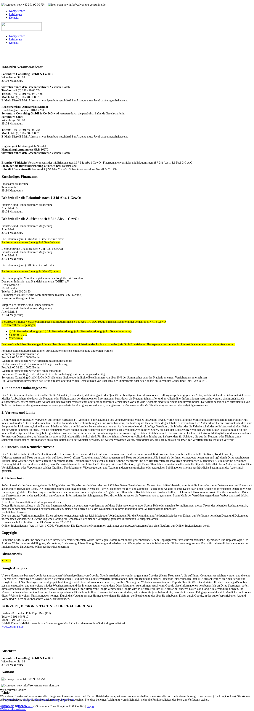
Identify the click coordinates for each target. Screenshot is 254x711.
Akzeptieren (7, 705)
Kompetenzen (17, 10)
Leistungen (15, 14)
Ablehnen (20, 705)
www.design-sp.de (12, 626)
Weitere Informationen (13, 709)
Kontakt (13, 17)
